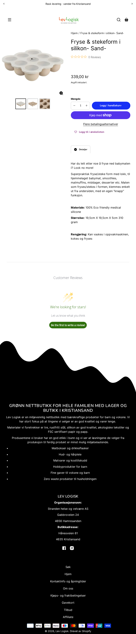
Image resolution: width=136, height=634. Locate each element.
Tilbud (68, 610)
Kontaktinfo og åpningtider (68, 581)
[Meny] (9, 20)
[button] (119, 20)
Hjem (74, 33)
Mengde (75, 98)
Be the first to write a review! (68, 325)
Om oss (68, 588)
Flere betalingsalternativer (100, 124)
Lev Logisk (62, 631)
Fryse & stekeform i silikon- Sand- (102, 33)
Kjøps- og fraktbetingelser (68, 595)
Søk (68, 567)
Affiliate (68, 617)
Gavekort (68, 602)
